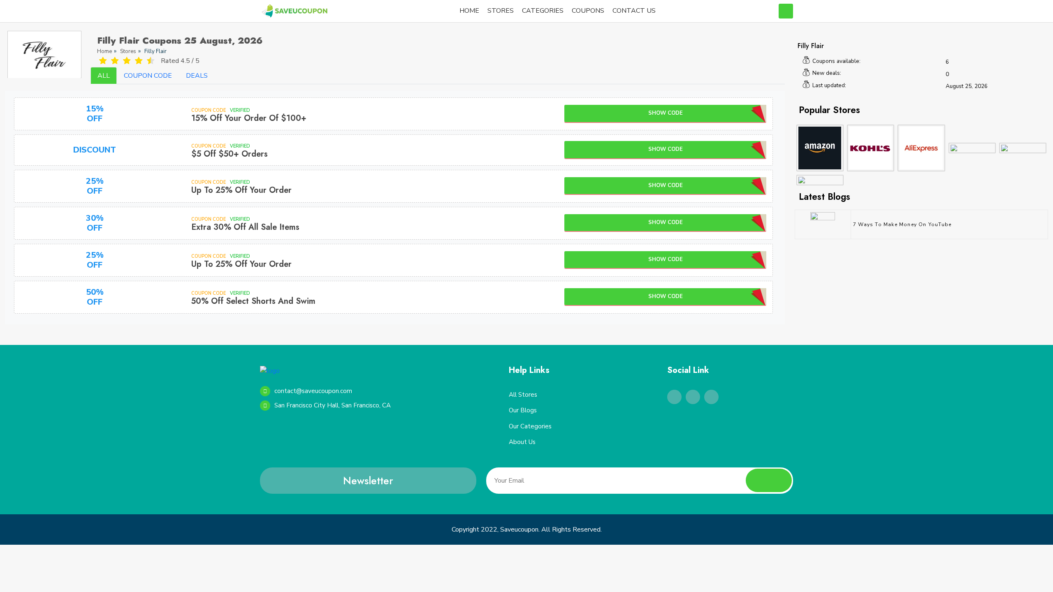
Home (104, 51)
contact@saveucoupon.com (313, 391)
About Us (522, 442)
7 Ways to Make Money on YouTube (902, 224)
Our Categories (530, 426)
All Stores (523, 395)
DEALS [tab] (197, 75)
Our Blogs (523, 410)
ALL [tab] (103, 75)
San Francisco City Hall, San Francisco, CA (332, 405)
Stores (128, 51)
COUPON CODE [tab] (148, 75)
